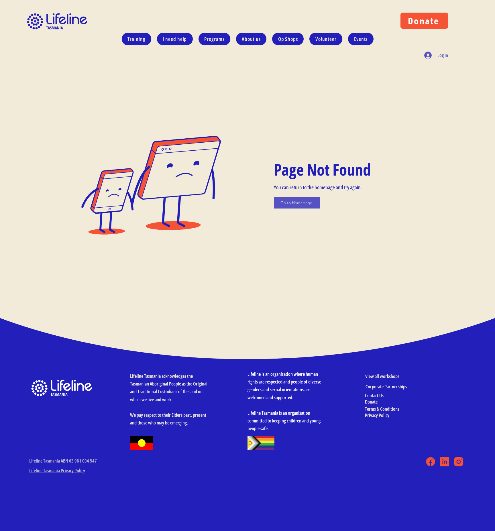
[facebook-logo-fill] (430, 461)
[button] (175, 39)
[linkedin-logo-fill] (444, 461)
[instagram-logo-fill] (458, 461)
